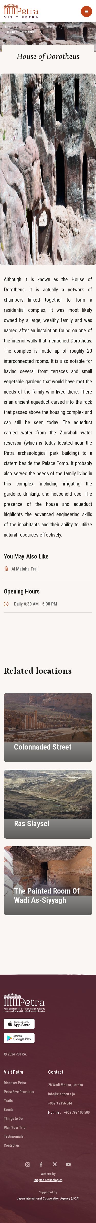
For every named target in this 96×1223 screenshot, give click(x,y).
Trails (8, 1101)
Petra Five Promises (19, 1092)
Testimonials (14, 1136)
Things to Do (13, 1119)
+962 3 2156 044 (60, 1103)
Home (8, 27)
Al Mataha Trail (25, 569)
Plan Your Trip (14, 1127)
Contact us (12, 1145)
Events (9, 1110)
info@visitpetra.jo (61, 1094)
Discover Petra (15, 1083)
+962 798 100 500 (77, 1112)
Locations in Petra (48, 27)
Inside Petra (24, 27)
